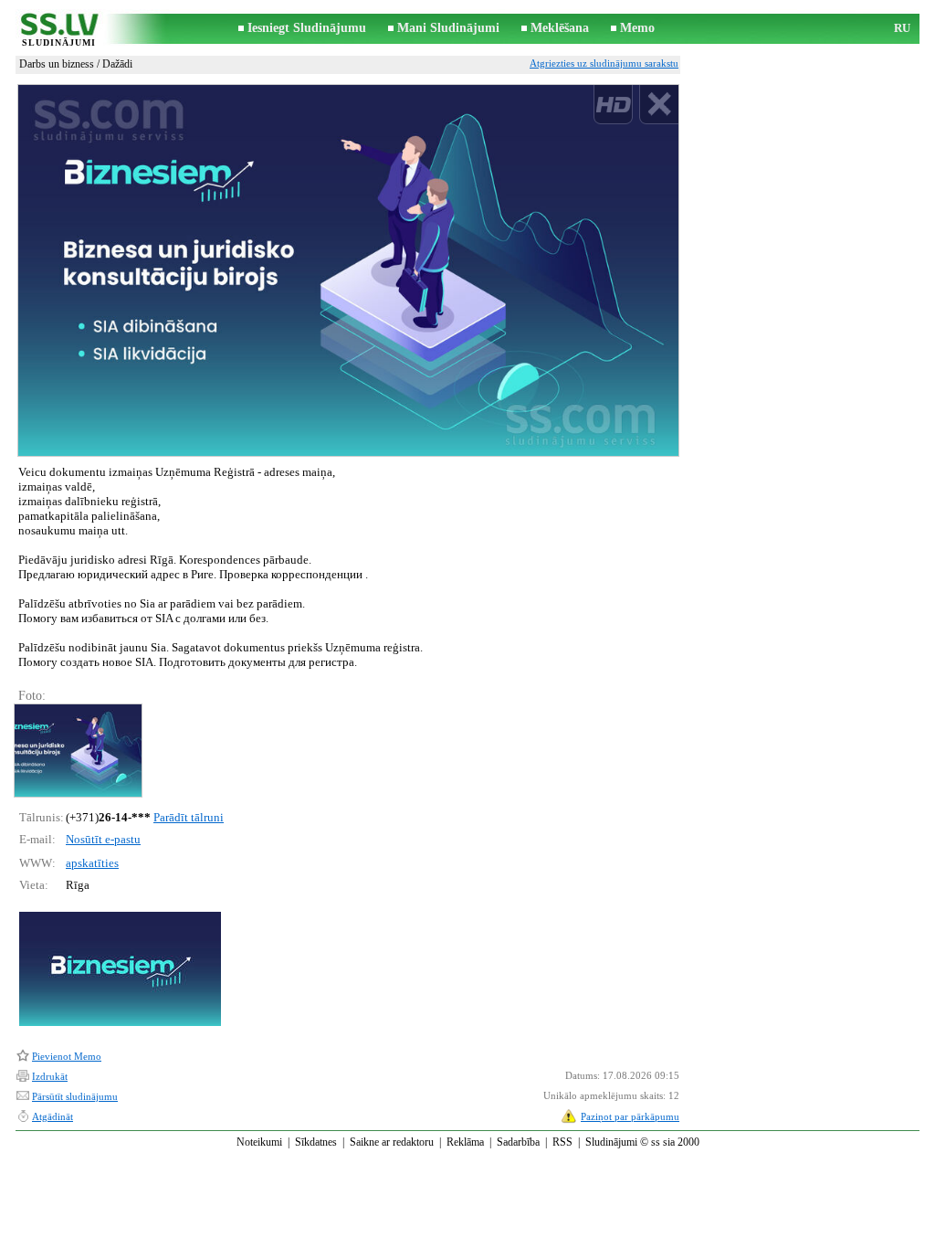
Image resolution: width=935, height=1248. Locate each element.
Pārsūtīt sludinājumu (75, 1096)
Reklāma (465, 1142)
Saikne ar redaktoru (392, 1142)
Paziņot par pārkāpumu (630, 1116)
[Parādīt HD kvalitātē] (348, 270)
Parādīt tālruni (188, 817)
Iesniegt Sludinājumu (306, 28)
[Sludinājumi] (58, 30)
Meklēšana (560, 28)
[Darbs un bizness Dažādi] (77, 750)
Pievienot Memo (66, 1056)
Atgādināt (52, 1116)
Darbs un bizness (56, 64)
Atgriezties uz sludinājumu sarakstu (604, 63)
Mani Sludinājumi (448, 28)
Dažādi (117, 64)
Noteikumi (259, 1142)
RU (902, 28)
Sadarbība (518, 1142)
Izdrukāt (50, 1076)
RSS (562, 1142)
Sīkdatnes (316, 1142)
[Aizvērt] (658, 104)
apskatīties (92, 863)
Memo (637, 28)
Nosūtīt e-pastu (103, 839)
